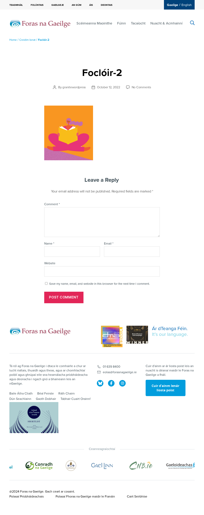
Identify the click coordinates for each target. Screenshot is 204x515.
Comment (52, 204)
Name (49, 244)
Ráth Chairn (66, 393)
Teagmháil (16, 5)
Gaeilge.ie (57, 5)
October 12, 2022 (108, 87)
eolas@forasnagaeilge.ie (120, 372)
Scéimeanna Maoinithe (94, 23)
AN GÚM (76, 5)
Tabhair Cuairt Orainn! (76, 399)
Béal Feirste (45, 393)
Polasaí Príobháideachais (26, 496)
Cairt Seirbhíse (137, 496)
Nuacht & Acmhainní (166, 23)
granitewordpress (74, 87)
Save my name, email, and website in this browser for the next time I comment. (99, 284)
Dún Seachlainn (20, 399)
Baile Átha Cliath (21, 393)
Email (108, 244)
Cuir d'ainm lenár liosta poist (165, 388)
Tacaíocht (138, 23)
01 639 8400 (111, 367)
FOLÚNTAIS (37, 5)
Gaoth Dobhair (46, 399)
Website (49, 263)
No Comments (141, 87)
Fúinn (121, 23)
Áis (91, 5)
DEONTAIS (106, 5)
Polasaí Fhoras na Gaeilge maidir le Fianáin (85, 496)
